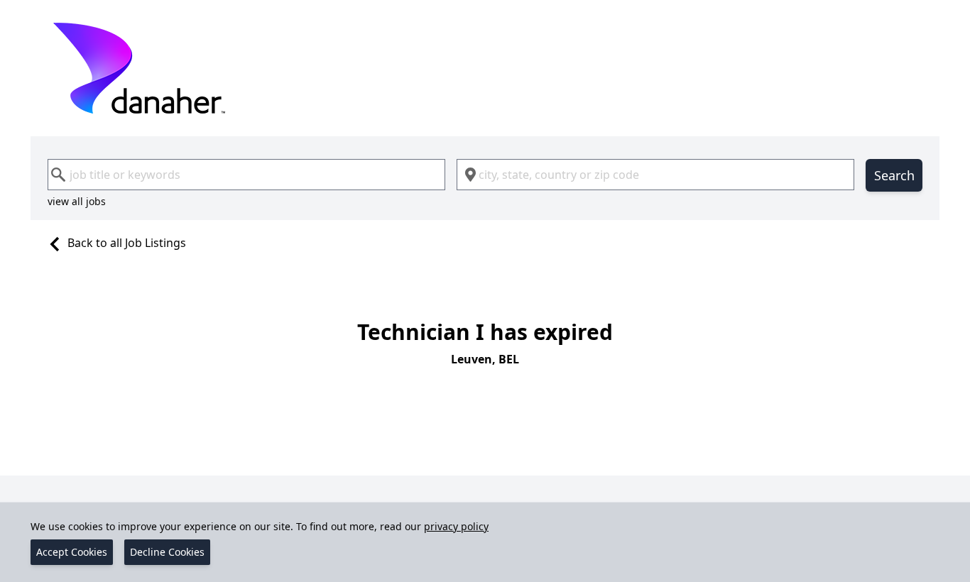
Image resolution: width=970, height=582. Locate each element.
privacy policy (456, 526)
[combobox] (246, 174)
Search (894, 175)
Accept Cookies (71, 552)
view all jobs (77, 201)
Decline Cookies (167, 552)
